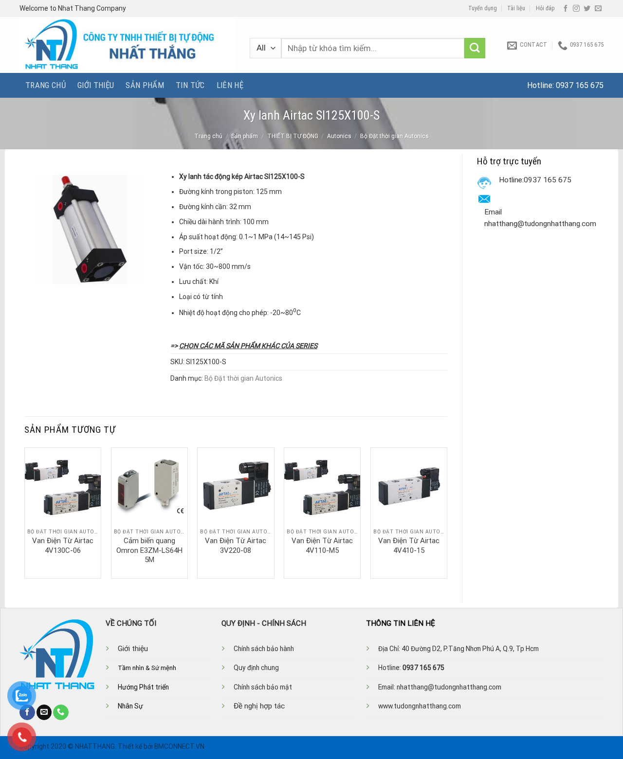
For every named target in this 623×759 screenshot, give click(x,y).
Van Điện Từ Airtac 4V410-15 (409, 545)
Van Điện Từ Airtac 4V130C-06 (62, 545)
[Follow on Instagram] (576, 9)
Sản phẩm (145, 85)
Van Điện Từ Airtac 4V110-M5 (322, 545)
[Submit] (474, 48)
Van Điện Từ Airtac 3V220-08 (235, 545)
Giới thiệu (95, 85)
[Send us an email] (598, 9)
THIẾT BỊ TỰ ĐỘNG (292, 136)
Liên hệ (230, 85)
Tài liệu (516, 8)
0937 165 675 (580, 85)
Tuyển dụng (482, 8)
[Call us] (61, 712)
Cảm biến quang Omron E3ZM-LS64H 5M (149, 550)
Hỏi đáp (545, 8)
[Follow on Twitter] (587, 9)
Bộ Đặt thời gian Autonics (394, 136)
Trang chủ (45, 85)
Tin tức (190, 85)
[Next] (447, 512)
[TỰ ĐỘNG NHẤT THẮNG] (127, 45)
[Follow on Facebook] (565, 9)
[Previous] (25, 512)
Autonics (339, 136)
